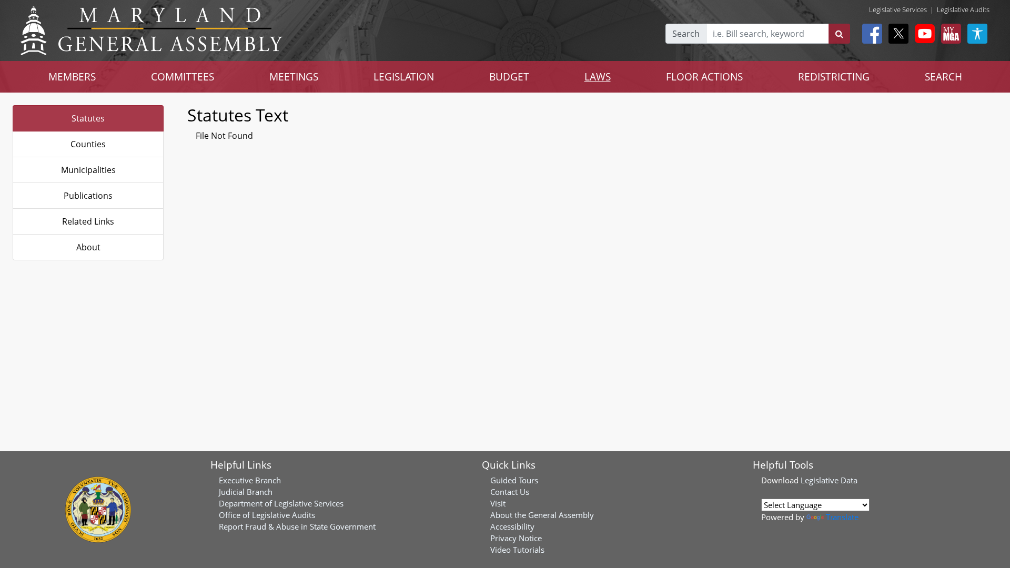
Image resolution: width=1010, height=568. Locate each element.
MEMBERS (72, 76)
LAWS (597, 76)
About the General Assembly (542, 515)
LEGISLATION (403, 76)
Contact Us (509, 491)
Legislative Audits (963, 9)
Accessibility (512, 526)
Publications (88, 195)
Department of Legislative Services (281, 503)
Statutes (88, 118)
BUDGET (509, 76)
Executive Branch (250, 480)
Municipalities (88, 170)
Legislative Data (829, 480)
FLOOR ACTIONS (704, 76)
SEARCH (943, 76)
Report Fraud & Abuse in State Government (297, 526)
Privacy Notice (516, 538)
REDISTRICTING (834, 76)
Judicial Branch (245, 491)
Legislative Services (898, 9)
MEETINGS (293, 76)
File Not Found (224, 135)
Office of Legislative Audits (267, 515)
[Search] (839, 34)
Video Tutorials (517, 549)
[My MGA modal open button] (949, 34)
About (88, 247)
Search (686, 33)
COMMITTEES (182, 76)
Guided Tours (514, 480)
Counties (88, 144)
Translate (842, 517)
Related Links (88, 221)
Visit (498, 503)
